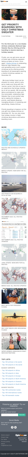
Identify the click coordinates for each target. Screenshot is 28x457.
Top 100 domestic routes (10, 395)
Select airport (5, 435)
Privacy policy (5, 441)
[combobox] (14, 4)
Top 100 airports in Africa (11, 370)
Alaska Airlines (11, 63)
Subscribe (22, 415)
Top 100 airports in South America (14, 384)
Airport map (4, 437)
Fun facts (4, 439)
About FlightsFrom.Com (6, 444)
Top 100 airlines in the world (12, 362)
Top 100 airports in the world (12, 365)
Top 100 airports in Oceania (11, 381)
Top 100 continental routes (11, 390)
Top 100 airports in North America (14, 379)
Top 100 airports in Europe (11, 376)
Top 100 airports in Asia (10, 373)
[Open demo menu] (26, 1)
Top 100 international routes (12, 393)
